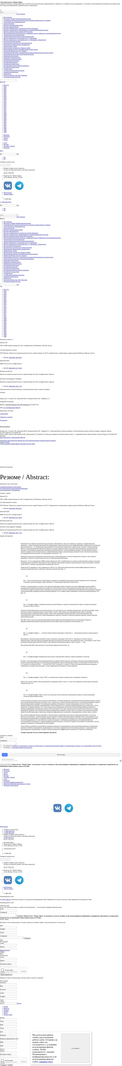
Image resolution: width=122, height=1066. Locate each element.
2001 (5, 127)
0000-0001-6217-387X (15, 368)
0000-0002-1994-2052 (15, 357)
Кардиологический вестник (12, 41)
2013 (5, 107)
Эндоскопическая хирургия (12, 77)
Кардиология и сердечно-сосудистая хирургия (18, 43)
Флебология (7, 74)
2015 (5, 104)
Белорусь (6, 1008)
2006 (5, 119)
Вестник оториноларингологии (13, 25)
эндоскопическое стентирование (10, 490)
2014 (5, 106)
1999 (5, 130)
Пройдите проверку (6, 764)
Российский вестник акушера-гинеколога (16, 65)
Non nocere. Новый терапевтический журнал (17, 19)
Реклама (6, 144)
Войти (2, 952)
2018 (5, 99)
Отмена (10, 1065)
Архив (6, 138)
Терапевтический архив (11, 72)
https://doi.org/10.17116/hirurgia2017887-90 (12, 437)
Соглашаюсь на (8, 746)
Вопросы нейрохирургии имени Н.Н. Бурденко (18, 32)
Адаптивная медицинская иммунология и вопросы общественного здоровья (27, 20)
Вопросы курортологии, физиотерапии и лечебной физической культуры (26, 30)
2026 (5, 86)
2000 (5, 128)
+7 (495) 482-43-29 (5, 202)
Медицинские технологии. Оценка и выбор (17, 48)
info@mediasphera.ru (10, 179)
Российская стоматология (11, 64)
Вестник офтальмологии (11, 27)
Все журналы (21, 14)
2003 (5, 124)
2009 (5, 114)
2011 (5, 111)
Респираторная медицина (11, 61)
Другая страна (8, 1014)
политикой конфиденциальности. (22, 747)
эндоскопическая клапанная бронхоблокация (13, 488)
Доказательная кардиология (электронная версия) (19, 36)
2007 (5, 117)
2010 (5, 112)
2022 (5, 93)
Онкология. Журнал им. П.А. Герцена (15, 51)
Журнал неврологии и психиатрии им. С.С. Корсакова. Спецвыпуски (25, 40)
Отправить (20, 916)
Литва (5, 1013)
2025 (5, 88)
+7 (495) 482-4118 (9, 831)
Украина (6, 1010)
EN (5, 157)
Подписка (7, 136)
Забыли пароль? (5, 950)
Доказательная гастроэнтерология (14, 35)
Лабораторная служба (10, 46)
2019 (5, 98)
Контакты (7, 147)
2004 (5, 122)
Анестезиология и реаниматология (14, 22)
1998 (5, 132)
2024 (5, 90)
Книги (6, 140)
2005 (5, 120)
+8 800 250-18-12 (9, 838)
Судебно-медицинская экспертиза (14, 70)
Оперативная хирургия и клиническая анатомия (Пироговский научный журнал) (28, 53)
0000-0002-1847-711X (15, 386)
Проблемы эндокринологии (12, 57)
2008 (5, 115)
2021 (5, 94)
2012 (5, 109)
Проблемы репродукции (11, 56)
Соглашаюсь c (7, 747)
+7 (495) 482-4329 (9, 833)
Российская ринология (10, 62)
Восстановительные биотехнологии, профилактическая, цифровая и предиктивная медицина (32, 33)
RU (18, 154)
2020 (5, 96)
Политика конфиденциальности (13, 782)
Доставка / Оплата (9, 146)
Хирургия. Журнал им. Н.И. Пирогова (15, 75)
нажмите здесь (46, 1061)
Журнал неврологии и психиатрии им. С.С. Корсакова (20, 38)
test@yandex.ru (6, 899)
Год (18, 284)
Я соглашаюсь (75, 1048)
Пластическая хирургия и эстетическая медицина (19, 54)
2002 (5, 125)
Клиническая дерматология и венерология (17, 44)
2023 (5, 91)
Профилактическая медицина (13, 59)
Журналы (6, 135)
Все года (2, 82)
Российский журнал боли (11, 67)
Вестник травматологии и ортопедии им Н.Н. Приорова (21, 28)
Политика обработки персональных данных (17, 784)
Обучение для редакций (11, 785)
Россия (19, 1003)
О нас (5, 143)
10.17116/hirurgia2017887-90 (11, 407)
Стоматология (8, 69)
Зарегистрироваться (6, 974)
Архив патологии (9, 23)
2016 (5, 103)
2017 (5, 101)
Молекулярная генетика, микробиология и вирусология (21, 49)
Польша (6, 1011)
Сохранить (3, 1065)
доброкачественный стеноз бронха (10, 487)
